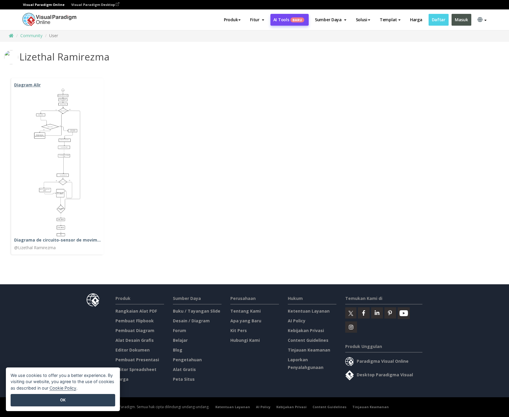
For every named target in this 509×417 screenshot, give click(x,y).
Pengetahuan (187, 359)
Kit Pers (238, 330)
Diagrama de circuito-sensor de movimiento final (57, 240)
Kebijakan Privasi (306, 330)
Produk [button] (231, 19)
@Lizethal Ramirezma (35, 247)
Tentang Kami (245, 311)
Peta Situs (184, 379)
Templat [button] (388, 19)
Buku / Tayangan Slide (196, 311)
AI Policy (296, 321)
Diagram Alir (27, 85)
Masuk (461, 19)
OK (63, 400)
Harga (416, 19)
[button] (257, 20)
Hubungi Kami (245, 340)
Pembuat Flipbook (134, 321)
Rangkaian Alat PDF (136, 311)
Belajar (180, 340)
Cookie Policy (62, 387)
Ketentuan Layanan (309, 311)
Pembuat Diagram (134, 330)
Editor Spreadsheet (135, 369)
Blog (177, 350)
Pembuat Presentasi (137, 359)
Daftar (438, 19)
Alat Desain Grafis (134, 340)
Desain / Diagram (191, 321)
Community (31, 35)
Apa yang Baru (245, 321)
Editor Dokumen (132, 350)
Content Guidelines (308, 340)
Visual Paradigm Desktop (93, 4)
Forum (179, 330)
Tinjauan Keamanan (309, 350)
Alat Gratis (184, 369)
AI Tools (287, 19)
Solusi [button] (361, 19)
